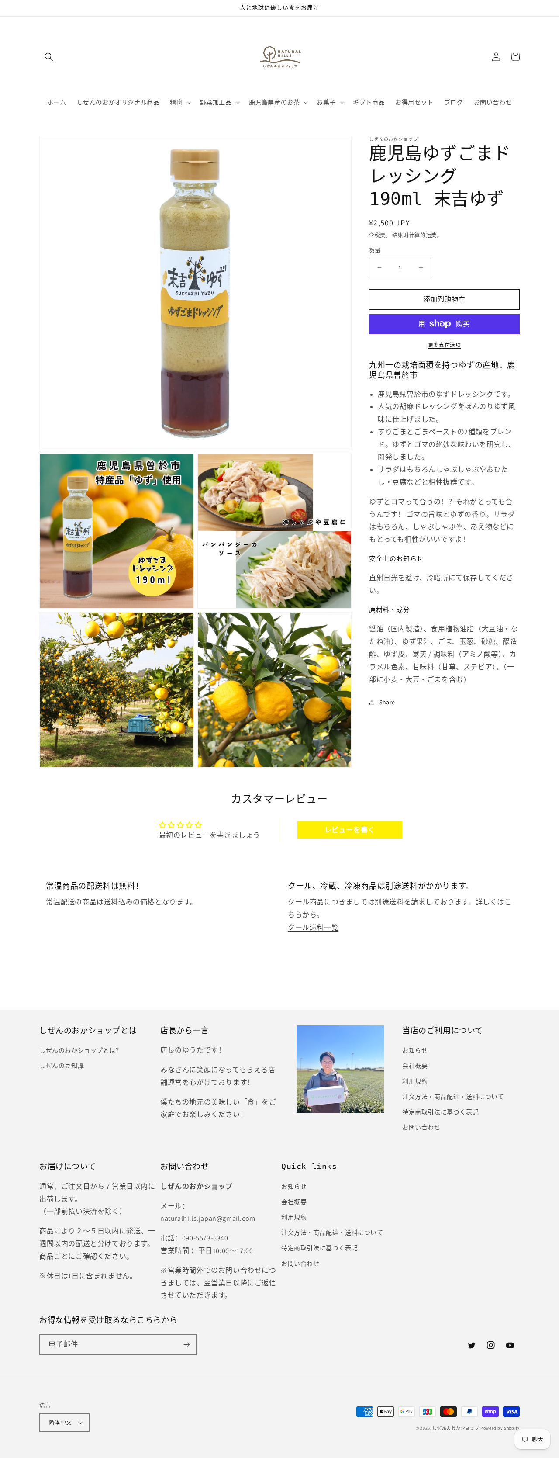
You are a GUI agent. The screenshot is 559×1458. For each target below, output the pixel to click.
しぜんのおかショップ (455, 1428)
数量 (375, 250)
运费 (431, 235)
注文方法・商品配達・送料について (453, 1097)
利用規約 (415, 1081)
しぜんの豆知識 (61, 1066)
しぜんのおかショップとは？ (80, 1050)
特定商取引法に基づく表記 (440, 1112)
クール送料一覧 (313, 927)
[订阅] (186, 1344)
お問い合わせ (421, 1127)
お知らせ (415, 1050)
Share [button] (387, 702)
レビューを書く (349, 830)
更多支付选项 (444, 344)
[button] (49, 56)
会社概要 (415, 1066)
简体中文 (60, 1422)
